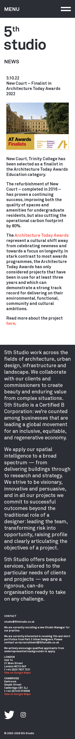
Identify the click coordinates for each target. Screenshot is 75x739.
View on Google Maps (17, 672)
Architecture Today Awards (42, 235)
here (10, 323)
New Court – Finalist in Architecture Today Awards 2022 (33, 88)
